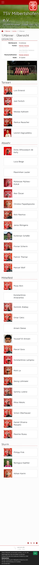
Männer (7, 31)
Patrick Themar (24, 45)
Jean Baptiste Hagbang (26, 50)
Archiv (14, 31)
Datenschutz (5, 558)
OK (35, 553)
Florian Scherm (24, 55)
